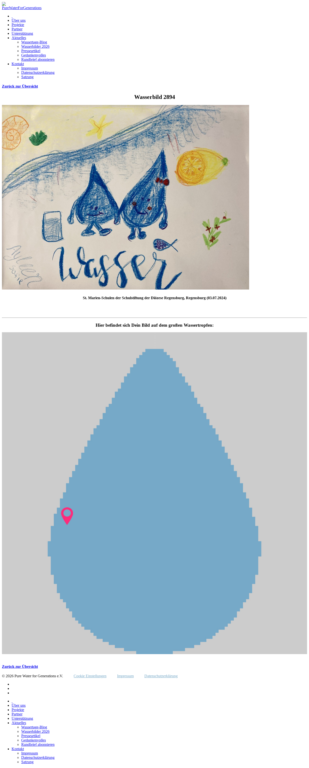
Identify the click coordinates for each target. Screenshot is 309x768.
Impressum (29, 68)
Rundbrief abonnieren (38, 59)
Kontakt (18, 64)
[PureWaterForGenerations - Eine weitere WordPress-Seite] (22, 8)
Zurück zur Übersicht (20, 86)
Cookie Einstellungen (90, 676)
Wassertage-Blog (34, 42)
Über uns (19, 20)
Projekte (18, 25)
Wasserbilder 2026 (35, 46)
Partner (17, 29)
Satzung (27, 77)
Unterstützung (22, 33)
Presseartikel (30, 51)
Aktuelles (19, 38)
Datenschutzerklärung (38, 72)
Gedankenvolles (33, 55)
